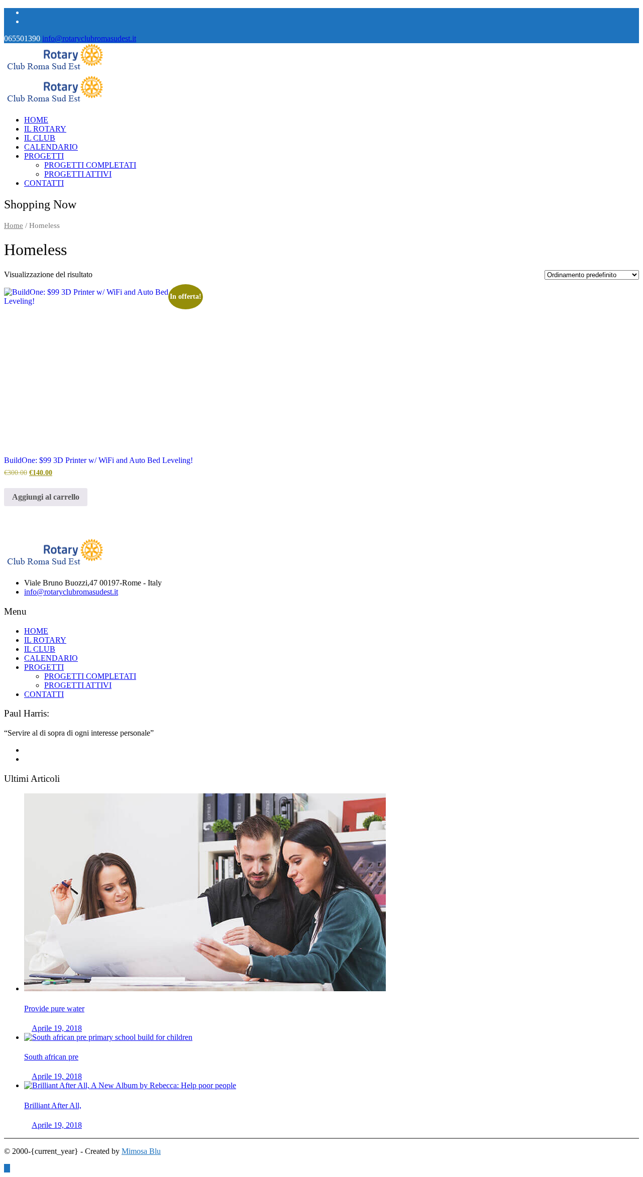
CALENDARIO (51, 147)
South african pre (51, 1056)
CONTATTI (44, 183)
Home (13, 225)
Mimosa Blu (141, 1151)
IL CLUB (39, 138)
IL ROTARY (45, 129)
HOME (36, 119)
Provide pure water (54, 1008)
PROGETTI (44, 156)
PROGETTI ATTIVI (78, 174)
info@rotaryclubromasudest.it (89, 38)
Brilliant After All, (52, 1105)
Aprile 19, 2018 (57, 1028)
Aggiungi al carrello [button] (45, 497)
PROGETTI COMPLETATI (90, 165)
